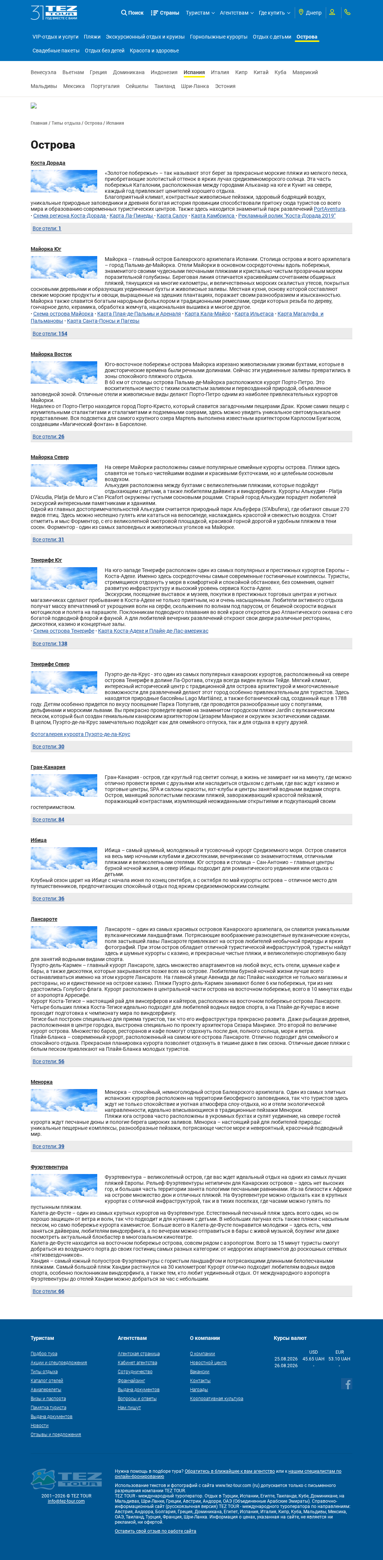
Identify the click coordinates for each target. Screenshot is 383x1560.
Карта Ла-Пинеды (132, 216)
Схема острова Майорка (63, 314)
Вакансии (199, 1371)
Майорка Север (50, 456)
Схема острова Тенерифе (63, 631)
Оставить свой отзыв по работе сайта (155, 1531)
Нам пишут (129, 1407)
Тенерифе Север (50, 664)
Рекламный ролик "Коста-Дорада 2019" (286, 216)
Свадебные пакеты (56, 51)
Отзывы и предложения (56, 1434)
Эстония (225, 86)
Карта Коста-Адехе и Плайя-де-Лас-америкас (153, 631)
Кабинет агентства (137, 1362)
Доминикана (129, 72)
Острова (307, 36)
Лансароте (44, 918)
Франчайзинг (131, 1380)
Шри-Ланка (195, 86)
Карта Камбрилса (213, 216)
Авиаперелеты (46, 1389)
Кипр (241, 72)
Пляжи (92, 37)
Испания (194, 72)
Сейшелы (137, 86)
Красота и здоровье (154, 51)
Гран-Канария (48, 766)
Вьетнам (73, 72)
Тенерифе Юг (46, 559)
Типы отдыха (66, 123)
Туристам (197, 13)
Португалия (105, 86)
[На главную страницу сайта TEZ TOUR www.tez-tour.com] (54, 13)
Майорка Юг (46, 248)
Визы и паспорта (48, 1398)
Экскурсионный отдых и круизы (145, 37)
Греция (98, 72)
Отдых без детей (105, 51)
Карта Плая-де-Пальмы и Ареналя (139, 314)
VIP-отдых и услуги (56, 37)
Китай (261, 72)
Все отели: (47, 228)
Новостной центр (208, 1362)
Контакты (200, 1380)
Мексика (74, 86)
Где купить (272, 13)
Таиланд (164, 86)
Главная (39, 123)
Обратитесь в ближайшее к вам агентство (230, 1471)
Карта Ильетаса (254, 314)
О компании (202, 1353)
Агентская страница (139, 1353)
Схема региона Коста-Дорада (70, 216)
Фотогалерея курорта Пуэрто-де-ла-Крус (80, 734)
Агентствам (234, 13)
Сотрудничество (135, 1371)
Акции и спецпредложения (59, 1362)
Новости (40, 1425)
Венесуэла (43, 72)
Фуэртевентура (49, 1166)
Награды (199, 1389)
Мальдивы (44, 86)
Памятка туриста (48, 1407)
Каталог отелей (47, 1380)
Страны (170, 12)
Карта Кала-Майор (208, 314)
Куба (281, 72)
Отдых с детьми (272, 37)
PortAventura (329, 209)
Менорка (42, 1081)
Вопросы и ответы (137, 1398)
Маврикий (305, 72)
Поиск (136, 12)
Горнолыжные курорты (219, 37)
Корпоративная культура (216, 1398)
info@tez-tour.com (66, 1501)
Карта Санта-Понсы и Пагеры (103, 321)
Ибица (39, 839)
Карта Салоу (172, 216)
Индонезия (164, 72)
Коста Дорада (48, 162)
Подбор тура (44, 1353)
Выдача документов (52, 1416)
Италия (220, 72)
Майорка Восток (51, 354)
